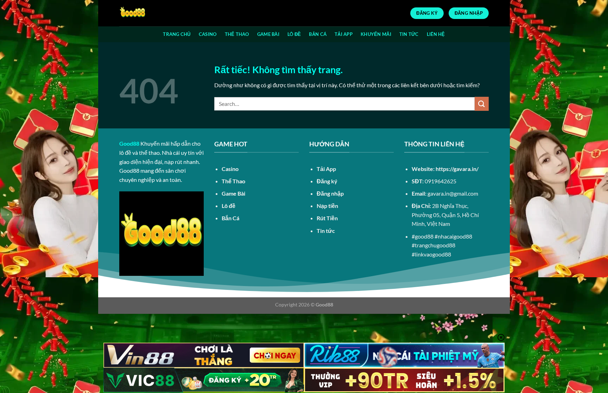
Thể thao (237, 34)
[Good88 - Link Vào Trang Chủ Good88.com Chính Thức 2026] (154, 13)
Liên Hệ (436, 34)
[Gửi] (482, 103)
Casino (208, 34)
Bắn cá (318, 34)
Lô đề (294, 34)
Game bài (268, 34)
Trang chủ (176, 34)
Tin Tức (409, 34)
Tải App (344, 34)
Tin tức (326, 230)
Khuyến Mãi (376, 34)
